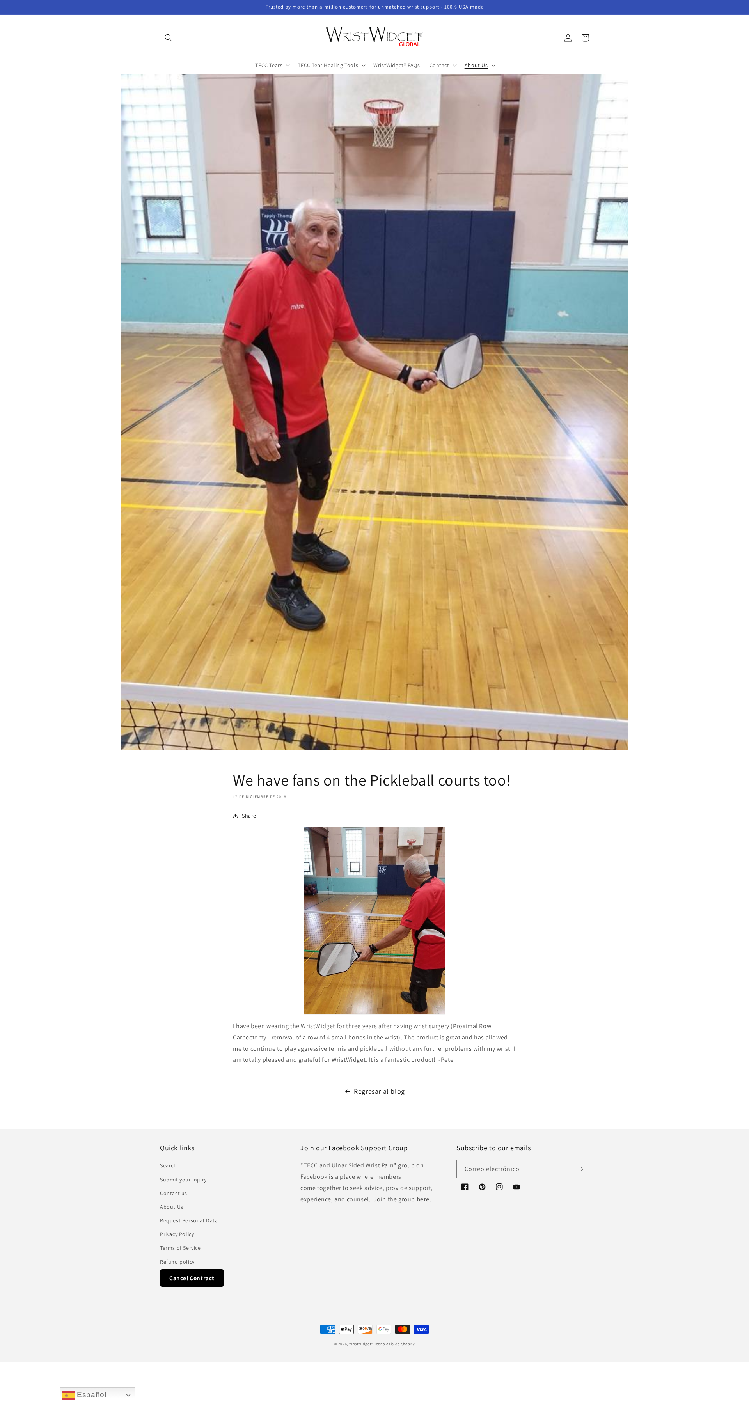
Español (90, 1395)
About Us (171, 1206)
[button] (168, 37)
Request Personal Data (189, 1220)
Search (168, 1165)
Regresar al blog (379, 1091)
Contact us (173, 1193)
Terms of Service (180, 1247)
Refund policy (177, 1261)
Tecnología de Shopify (394, 1343)
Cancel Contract (192, 1278)
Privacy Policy (177, 1234)
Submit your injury (183, 1179)
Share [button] (249, 815)
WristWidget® (361, 1343)
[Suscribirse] (580, 1169)
